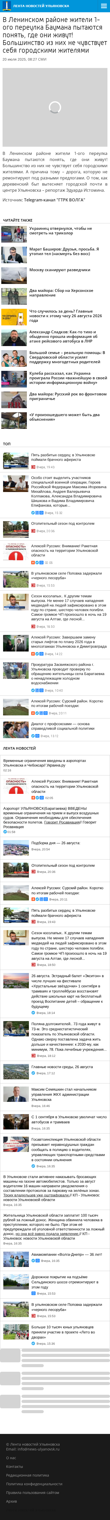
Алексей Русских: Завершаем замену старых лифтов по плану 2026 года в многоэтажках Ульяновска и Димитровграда (69, 641)
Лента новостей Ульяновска (31, 1509)
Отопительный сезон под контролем (62, 523)
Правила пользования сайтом (32, 1492)
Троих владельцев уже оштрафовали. (36, 1195)
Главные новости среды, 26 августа (62, 1067)
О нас (11, 1457)
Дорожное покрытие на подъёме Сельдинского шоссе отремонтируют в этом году (64, 1282)
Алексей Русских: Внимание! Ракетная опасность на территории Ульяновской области (64, 550)
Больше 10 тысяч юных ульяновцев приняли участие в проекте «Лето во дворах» (63, 1332)
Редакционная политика (27, 1475)
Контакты (14, 1466)
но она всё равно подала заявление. (47, 1234)
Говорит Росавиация (62, 822)
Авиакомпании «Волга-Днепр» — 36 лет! (66, 1254)
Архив (11, 1501)
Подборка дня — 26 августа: (55, 843)
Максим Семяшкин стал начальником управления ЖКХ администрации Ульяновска (63, 1094)
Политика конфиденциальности (34, 1483)
